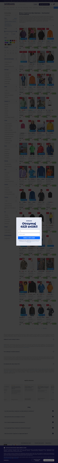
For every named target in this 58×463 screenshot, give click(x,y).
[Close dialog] (40, 219)
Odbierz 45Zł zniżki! (29, 238)
